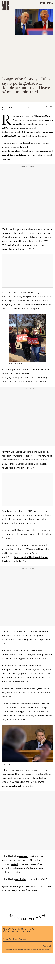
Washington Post (33, 304)
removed (23, 856)
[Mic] (5, 5)
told (48, 703)
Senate (43, 151)
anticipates (20, 879)
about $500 (35, 665)
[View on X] (27, 270)
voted (46, 120)
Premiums (7, 511)
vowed (16, 124)
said (28, 460)
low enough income (27, 639)
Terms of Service (37, 949)
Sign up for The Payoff (12, 886)
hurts (17, 786)
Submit (47, 946)
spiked (14, 864)
